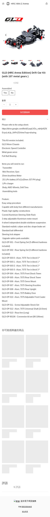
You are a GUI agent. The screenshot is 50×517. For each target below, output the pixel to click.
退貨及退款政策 (27, 507)
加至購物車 (25, 112)
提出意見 (25, 511)
